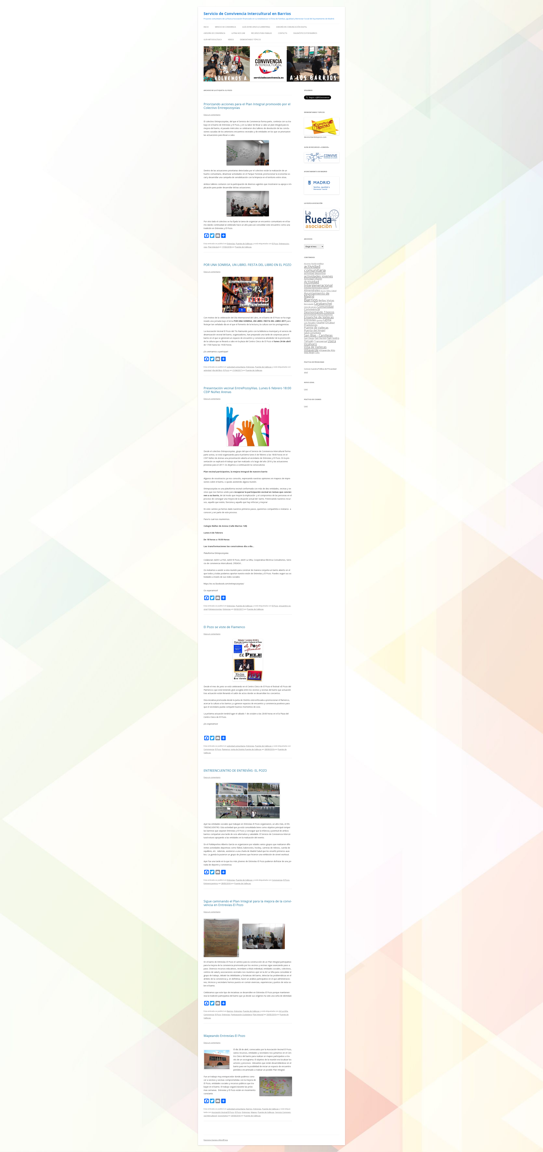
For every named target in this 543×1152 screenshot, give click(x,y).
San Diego (309, 338)
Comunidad (325, 306)
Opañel (320, 322)
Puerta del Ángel (314, 330)
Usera (332, 341)
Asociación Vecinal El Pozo (223, 1112)
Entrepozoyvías (215, 609)
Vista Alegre (309, 352)
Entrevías (231, 243)
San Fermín (321, 338)
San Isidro (333, 338)
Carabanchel (323, 303)
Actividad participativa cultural (316, 288)
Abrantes (307, 264)
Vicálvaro (310, 344)
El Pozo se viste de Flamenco (224, 627)
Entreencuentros (211, 883)
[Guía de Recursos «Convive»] (321, 162)
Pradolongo (310, 325)
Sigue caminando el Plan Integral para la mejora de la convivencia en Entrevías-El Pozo (248, 903)
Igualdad (319, 320)
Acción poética (317, 263)
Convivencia (209, 749)
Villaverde (311, 350)
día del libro (217, 370)
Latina (327, 320)
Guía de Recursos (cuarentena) (256, 27)
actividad (207, 370)
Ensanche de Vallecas (319, 317)
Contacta (282, 33)
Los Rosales (310, 322)
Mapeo (254, 1112)
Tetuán (308, 341)
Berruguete (308, 304)
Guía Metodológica (213, 39)
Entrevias (227, 609)
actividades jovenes (318, 276)
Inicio (206, 27)
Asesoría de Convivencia (214, 33)
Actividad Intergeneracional (318, 283)
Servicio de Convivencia (225, 27)
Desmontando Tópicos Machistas (318, 314)
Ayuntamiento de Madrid (316, 294)
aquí (306, 372)
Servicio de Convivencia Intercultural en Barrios (247, 13)
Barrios (230, 1011)
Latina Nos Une (238, 33)
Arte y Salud (331, 291)
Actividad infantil (313, 278)
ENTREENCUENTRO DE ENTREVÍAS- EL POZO (235, 770)
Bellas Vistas (326, 300)
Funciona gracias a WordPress (216, 1140)
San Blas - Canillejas (318, 335)
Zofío (317, 352)
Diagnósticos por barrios (305, 33)
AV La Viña (283, 1011)
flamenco (226, 749)
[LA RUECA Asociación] (321, 229)
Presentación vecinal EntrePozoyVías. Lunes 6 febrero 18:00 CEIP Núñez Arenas (247, 390)
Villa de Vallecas (315, 347)
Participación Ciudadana (241, 1014)
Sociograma (223, 1115)
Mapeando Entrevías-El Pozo (224, 1035)
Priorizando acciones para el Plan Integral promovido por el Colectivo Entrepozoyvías (247, 106)
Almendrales (312, 290)
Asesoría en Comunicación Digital (291, 27)
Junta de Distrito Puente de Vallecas (246, 749)
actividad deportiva (315, 273)
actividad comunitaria (236, 367)
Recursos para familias (261, 33)
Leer (306, 389)
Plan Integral (213, 247)
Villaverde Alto (327, 350)
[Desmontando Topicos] (321, 134)
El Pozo (275, 243)
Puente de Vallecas (244, 243)
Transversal (320, 341)
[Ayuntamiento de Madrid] (321, 193)
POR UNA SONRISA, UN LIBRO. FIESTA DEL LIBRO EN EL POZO (247, 265)
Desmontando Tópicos (250, 39)
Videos (231, 39)
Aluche (323, 291)
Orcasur (330, 322)
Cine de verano (310, 307)
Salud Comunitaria (312, 332)
